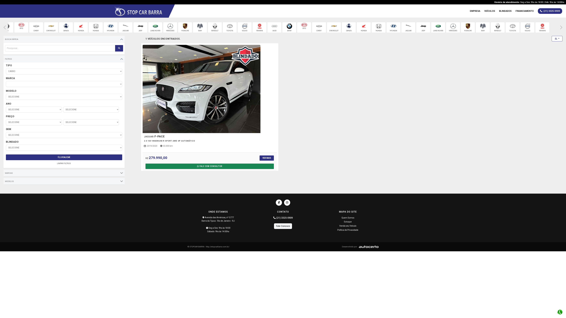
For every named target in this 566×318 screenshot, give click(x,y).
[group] (21, 27)
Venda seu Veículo (347, 226)
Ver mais (267, 158)
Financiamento (525, 11)
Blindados (505, 11)
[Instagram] (287, 202)
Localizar (65, 157)
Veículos (489, 11)
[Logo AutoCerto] (368, 247)
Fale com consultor (211, 166)
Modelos (9, 181)
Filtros (8, 59)
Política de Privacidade (347, 230)
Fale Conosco (283, 226)
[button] (4, 27)
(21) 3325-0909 (284, 217)
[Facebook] (279, 202)
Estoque (348, 222)
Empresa (475, 11)
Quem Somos (348, 218)
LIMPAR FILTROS (64, 163)
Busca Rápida (11, 39)
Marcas (9, 173)
